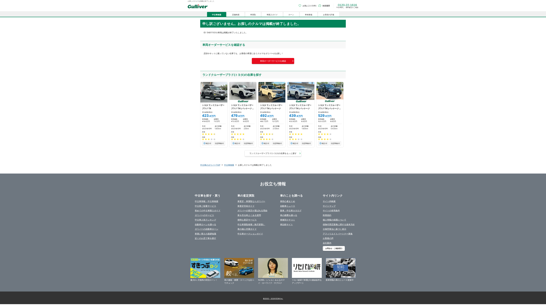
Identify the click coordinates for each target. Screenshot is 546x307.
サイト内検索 (329, 201)
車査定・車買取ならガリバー (251, 201)
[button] (273, 61)
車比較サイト (286, 224)
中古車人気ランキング (205, 219)
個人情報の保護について (334, 219)
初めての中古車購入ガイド (207, 210)
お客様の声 (328, 238)
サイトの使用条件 (331, 210)
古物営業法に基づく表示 (334, 229)
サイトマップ (329, 206)
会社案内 (327, 243)
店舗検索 (235, 15)
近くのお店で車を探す (205, 238)
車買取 (253, 15)
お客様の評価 (328, 15)
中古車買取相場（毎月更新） (251, 224)
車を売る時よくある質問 (249, 215)
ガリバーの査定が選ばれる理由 (252, 210)
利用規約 (327, 215)
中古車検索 (216, 15)
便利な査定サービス (247, 219)
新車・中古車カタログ (290, 210)
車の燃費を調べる (288, 215)
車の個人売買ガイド (247, 229)
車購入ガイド (272, 15)
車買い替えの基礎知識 (205, 233)
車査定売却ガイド (246, 206)
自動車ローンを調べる (205, 224)
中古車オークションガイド (250, 233)
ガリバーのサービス (204, 215)
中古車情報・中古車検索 (206, 201)
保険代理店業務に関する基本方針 (339, 224)
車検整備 (308, 15)
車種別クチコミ (287, 219)
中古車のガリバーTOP (210, 165)
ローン (291, 15)
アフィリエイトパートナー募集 (338, 233)
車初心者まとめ (287, 201)
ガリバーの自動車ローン (206, 229)
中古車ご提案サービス (205, 206)
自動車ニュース (287, 206)
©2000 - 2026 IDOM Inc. (273, 298)
